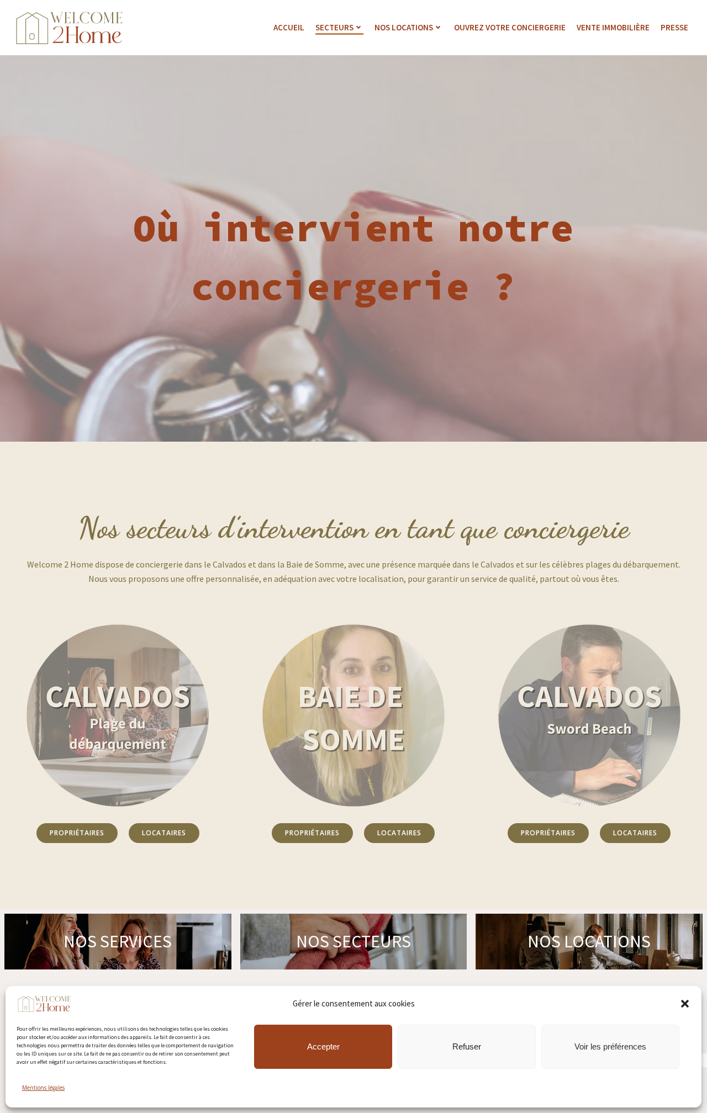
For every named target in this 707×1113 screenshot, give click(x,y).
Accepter (323, 1046)
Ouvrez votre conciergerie (510, 27)
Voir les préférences (610, 1046)
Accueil (288, 27)
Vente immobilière (613, 27)
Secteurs (334, 27)
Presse (674, 27)
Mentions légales (43, 1087)
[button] (684, 1003)
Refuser (466, 1046)
